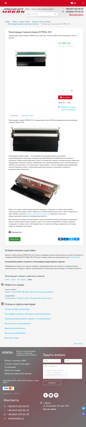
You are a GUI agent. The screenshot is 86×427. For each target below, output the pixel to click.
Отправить (52, 383)
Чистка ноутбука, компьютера (17, 309)
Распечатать (16, 232)
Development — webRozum (11, 393)
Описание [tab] (14, 115)
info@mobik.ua (75, 257)
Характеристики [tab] (27, 115)
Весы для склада (12, 338)
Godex (13, 279)
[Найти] (55, 14)
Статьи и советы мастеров (20, 304)
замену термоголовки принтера (38, 214)
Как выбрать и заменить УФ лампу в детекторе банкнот (28, 314)
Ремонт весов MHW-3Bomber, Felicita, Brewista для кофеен (29, 292)
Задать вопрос (14, 239)
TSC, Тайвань (21, 279)
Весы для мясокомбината (15, 333)
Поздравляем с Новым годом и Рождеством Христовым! (28, 298)
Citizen (7, 279)
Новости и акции (14, 285)
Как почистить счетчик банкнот (18, 323)
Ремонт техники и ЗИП (15, 361)
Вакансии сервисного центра (18, 374)
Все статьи (78, 344)
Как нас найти (49, 409)
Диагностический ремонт (15, 328)
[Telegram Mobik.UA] (83, 408)
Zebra (30, 279)
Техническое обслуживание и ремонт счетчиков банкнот (28, 319)
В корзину (66, 97)
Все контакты (76, 14)
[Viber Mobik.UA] (83, 414)
